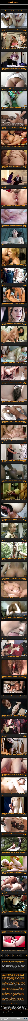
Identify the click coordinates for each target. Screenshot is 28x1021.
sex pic (23, 1001)
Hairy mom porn (24, 1014)
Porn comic (9, 1013)
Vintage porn (13, 1010)
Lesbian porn (15, 1012)
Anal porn (18, 1010)
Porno (13, 1014)
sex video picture (10, 1003)
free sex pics (20, 983)
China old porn (17, 1014)
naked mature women (13, 994)
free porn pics (14, 983)
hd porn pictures (7, 985)
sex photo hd (12, 1001)
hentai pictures (20, 985)
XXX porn (10, 1009)
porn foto (14, 999)
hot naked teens (9, 987)
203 (23, 955)
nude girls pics (5, 996)
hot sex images (20, 988)
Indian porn (11, 1011)
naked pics (8, 995)
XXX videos (23, 1009)
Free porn (13, 1013)
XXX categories (10, 7)
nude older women (6, 998)
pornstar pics (14, 1000)
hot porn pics (13, 988)
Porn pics (14, 1)
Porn (24, 1013)
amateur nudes (5, 977)
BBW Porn (10, 1012)
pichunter (10, 999)
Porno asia (23, 1015)
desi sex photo (11, 982)
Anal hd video (8, 1014)
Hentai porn (6, 1012)
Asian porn (4, 1010)
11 (19, 955)
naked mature (5, 994)
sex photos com (18, 1001)
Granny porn (6, 1011)
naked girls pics (20, 993)
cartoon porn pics (16, 980)
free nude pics (7, 983)
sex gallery (6, 1001)
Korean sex (11, 1015)
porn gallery (19, 999)
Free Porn (6, 1009)
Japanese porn (16, 1011)
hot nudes (8, 988)
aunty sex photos (10, 978)
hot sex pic (9, 989)
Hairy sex (4, 1016)
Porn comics (18, 1009)
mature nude (5, 990)
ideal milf (14, 989)
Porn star (14, 1009)
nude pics (19, 998)
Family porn (8, 1010)
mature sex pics (15, 992)
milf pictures (7, 993)
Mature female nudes (19, 1013)
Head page (3, 6)
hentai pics (14, 985)
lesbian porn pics (20, 989)
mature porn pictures (6, 992)
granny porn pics (18, 984)
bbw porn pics (17, 978)
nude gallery (22, 995)
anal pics (19, 977)
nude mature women (20, 996)
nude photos (13, 998)
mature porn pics (19, 990)
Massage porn (22, 1011)
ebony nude (17, 982)
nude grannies (12, 996)
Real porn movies (17, 1015)
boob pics (10, 980)
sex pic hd (4, 1003)
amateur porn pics (13, 977)
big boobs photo (7, 979)
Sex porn (19, 1012)
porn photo (8, 1000)
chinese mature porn (4, 1015)
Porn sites (22, 1010)
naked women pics (15, 995)
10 (17, 955)
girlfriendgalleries (10, 984)
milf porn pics (14, 993)
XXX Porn (2, 1009)
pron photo (19, 1000)
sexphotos (17, 1003)
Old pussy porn (14, 1016)
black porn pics (22, 979)
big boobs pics (15, 979)
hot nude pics (16, 987)
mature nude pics (12, 990)
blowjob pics (4, 980)
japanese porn (19, 1016)
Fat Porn (4, 1013)
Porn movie (25, 1016)
